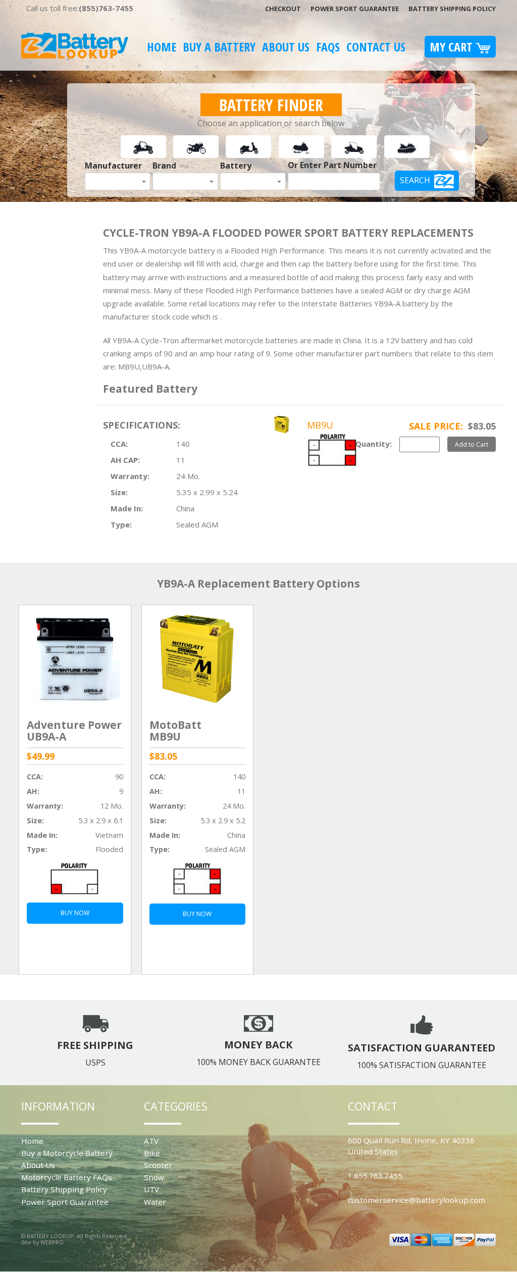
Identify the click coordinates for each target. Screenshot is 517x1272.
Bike (152, 1153)
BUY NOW (75, 913)
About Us (285, 46)
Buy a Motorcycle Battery (67, 1153)
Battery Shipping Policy (452, 8)
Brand (164, 165)
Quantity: (373, 444)
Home (161, 46)
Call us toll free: (79, 8)
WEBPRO (52, 1242)
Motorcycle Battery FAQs (66, 1177)
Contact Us (375, 46)
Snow (154, 1177)
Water (155, 1202)
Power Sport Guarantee (355, 8)
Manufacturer (113, 165)
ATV (151, 1141)
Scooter (158, 1165)
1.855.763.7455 (375, 1176)
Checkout (283, 8)
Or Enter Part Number (332, 165)
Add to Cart (471, 444)
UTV (151, 1189)
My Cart (453, 46)
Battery (235, 165)
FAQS (328, 46)
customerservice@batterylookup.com (416, 1200)
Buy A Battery (219, 46)
